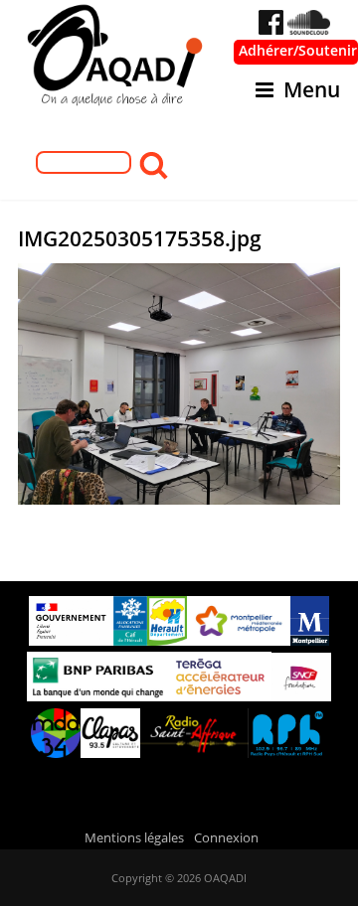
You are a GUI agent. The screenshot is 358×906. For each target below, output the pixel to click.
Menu (311, 89)
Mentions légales (134, 838)
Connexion (226, 838)
